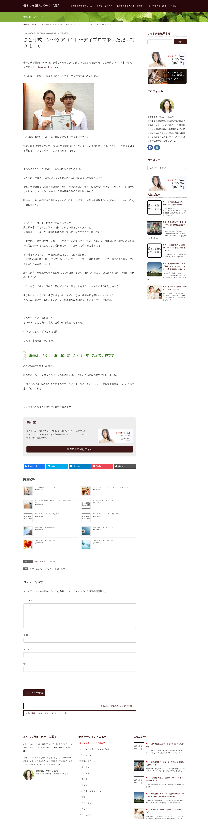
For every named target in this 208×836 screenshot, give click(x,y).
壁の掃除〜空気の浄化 (111, 706)
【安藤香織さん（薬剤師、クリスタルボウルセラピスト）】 (174, 248)
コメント (27, 600)
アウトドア (86, 809)
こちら (83, 137)
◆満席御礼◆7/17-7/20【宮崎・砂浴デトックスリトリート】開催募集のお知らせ (174, 266)
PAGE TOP (200, 808)
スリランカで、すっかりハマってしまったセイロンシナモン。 (110, 487)
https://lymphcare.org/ (47, 67)
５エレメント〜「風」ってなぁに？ (103, 527)
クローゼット (87, 803)
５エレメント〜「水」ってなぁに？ (103, 540)
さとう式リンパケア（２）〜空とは (45, 487)
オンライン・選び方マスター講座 (94, 749)
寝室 (36, 562)
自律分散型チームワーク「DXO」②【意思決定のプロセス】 (174, 225)
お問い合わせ (85, 815)
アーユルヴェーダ (39, 569)
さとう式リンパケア (57, 569)
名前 (26, 635)
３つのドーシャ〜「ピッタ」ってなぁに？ (47, 514)
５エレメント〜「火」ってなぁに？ (45, 540)
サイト (26, 664)
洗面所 (84, 779)
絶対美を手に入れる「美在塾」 (93, 743)
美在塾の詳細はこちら (79, 449)
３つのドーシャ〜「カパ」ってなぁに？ (104, 500)
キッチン (85, 767)
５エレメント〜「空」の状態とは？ (45, 527)
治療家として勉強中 (47, 562)
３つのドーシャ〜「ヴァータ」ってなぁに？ (105, 514)
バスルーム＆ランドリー (92, 791)
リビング (85, 773)
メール (27, 649)
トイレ (84, 785)
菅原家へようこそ (87, 761)
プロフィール (85, 755)
